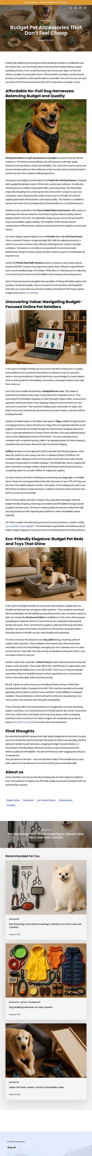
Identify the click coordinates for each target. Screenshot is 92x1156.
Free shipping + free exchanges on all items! (45, 2)
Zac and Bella (31, 293)
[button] (85, 8)
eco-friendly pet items (46, 800)
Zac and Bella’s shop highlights (20, 526)
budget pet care (13, 800)
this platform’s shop (22, 722)
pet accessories (65, 800)
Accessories (45, 20)
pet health (11, 805)
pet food (23, 1002)
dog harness (28, 800)
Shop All (11, 1147)
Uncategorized (34, 1002)
